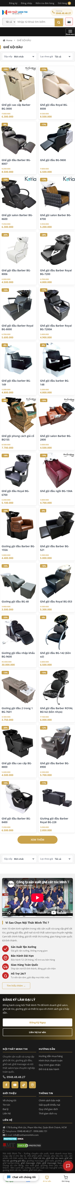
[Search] (59, 22)
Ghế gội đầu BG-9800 (53, 160)
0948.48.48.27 (63, 13)
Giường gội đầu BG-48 (15, 601)
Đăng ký (13, 3)
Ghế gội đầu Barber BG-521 (54, 548)
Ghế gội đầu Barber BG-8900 (54, 765)
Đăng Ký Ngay (37, 1022)
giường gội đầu (18, 1160)
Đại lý (6, 1109)
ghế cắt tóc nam (54, 1158)
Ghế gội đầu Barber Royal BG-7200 (56, 272)
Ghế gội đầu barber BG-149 (16, 382)
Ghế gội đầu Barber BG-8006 (16, 272)
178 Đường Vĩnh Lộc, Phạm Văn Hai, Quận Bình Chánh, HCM (36, 1127)
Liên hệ (7, 1113)
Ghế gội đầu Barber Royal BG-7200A (56, 327)
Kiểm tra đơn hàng (45, 3)
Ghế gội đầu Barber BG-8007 (16, 161)
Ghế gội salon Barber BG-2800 (55, 437)
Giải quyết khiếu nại (49, 1104)
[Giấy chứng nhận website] (29, 1145)
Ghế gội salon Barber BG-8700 (55, 216)
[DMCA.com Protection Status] (14, 1138)
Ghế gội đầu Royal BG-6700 (15, 492)
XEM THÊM (37, 839)
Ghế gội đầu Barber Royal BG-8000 (17, 327)
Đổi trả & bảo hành (49, 1069)
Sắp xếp (8, 56)
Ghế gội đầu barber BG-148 (54, 382)
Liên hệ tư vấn (37, 1032)
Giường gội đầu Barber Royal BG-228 (54, 820)
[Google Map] (32, 1084)
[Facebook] (6, 1084)
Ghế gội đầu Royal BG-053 (56, 601)
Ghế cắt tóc (39, 1158)
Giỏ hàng (64, 3)
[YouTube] (14, 1084)
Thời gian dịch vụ (48, 1113)
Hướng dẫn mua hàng (51, 1056)
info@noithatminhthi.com (26, 1135)
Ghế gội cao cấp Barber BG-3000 (16, 106)
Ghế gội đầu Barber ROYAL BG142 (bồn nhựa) (56, 710)
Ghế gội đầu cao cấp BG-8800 (17, 765)
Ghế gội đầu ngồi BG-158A (56, 491)
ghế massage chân (31, 1163)
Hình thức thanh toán (50, 1060)
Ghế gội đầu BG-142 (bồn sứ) (55, 654)
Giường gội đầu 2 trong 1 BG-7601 (17, 710)
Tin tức (6, 1104)
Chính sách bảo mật (49, 1100)
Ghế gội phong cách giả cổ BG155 (18, 437)
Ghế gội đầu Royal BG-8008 (54, 106)
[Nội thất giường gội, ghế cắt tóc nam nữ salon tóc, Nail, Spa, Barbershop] (25, 12)
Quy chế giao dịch (48, 1109)
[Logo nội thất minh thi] (9, 1145)
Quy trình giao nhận (49, 1064)
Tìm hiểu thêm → (16, 985)
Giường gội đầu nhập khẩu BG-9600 (18, 654)
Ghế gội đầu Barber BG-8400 (16, 820)
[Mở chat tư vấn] (68, 1166)
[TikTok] (23, 1084)
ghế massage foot (52, 1163)
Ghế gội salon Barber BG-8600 (17, 216)
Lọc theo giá (46, 56)
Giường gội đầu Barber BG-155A (18, 548)
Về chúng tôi (9, 1100)
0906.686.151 (40, 1131)
